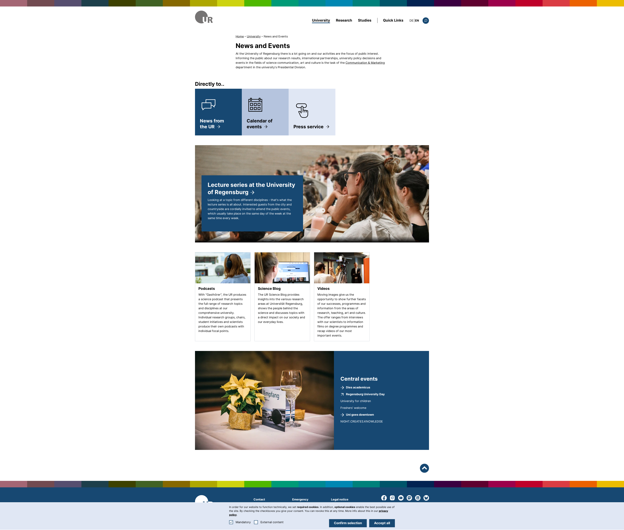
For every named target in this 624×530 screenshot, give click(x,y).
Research (344, 20)
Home (240, 36)
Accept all (382, 523)
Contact (259, 499)
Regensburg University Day (365, 394)
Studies (364, 20)
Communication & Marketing (365, 62)
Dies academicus (358, 387)
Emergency (300, 499)
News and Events (276, 36)
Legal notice (339, 499)
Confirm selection (348, 523)
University (321, 20)
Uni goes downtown (360, 414)
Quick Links (393, 20)
